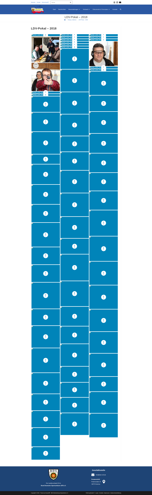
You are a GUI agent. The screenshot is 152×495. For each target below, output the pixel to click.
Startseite (33, 2)
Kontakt (38, 2)
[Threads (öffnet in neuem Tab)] (114, 2)
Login (97, 493)
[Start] (65, 19)
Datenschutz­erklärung (116, 493)
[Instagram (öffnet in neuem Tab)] (117, 2)
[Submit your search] (70, 2)
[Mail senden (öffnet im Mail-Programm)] (120, 2)
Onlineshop (44, 2)
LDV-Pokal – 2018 (83, 19)
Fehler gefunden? (90, 493)
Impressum (106, 493)
